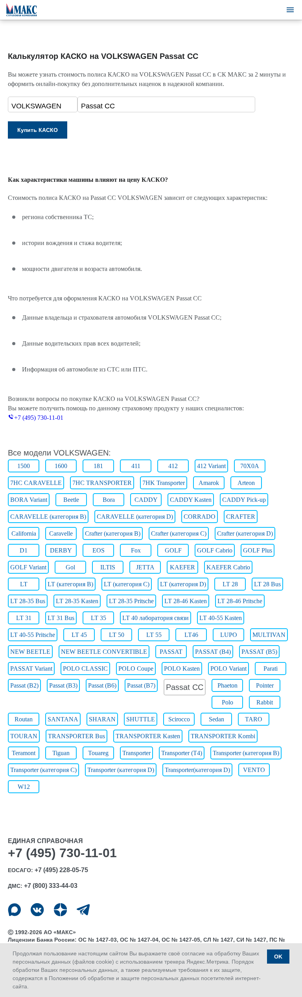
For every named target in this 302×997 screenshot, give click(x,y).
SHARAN (102, 719)
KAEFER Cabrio (228, 567)
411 (135, 466)
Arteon (246, 482)
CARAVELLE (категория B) (48, 516)
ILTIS (107, 567)
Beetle (71, 499)
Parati (270, 668)
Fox (136, 550)
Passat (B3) (63, 685)
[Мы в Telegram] (83, 909)
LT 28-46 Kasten (185, 601)
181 (98, 466)
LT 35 (98, 618)
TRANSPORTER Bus (76, 736)
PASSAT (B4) (213, 651)
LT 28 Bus (267, 584)
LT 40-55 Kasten (220, 618)
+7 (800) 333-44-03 (50, 885)
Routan (24, 719)
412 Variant (211, 466)
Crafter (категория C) (178, 533)
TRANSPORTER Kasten (148, 736)
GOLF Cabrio (214, 550)
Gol (70, 567)
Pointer (265, 685)
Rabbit (264, 702)
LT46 (191, 634)
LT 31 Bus (61, 618)
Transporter (136, 753)
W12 (24, 786)
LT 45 (79, 634)
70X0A (249, 466)
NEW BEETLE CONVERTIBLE (104, 651)
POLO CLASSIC (85, 668)
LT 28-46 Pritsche (239, 601)
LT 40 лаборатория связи (155, 618)
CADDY (146, 499)
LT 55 (154, 634)
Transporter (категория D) (120, 770)
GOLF (173, 550)
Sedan (216, 719)
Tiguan (61, 753)
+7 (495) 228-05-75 (61, 870)
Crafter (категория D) (245, 533)
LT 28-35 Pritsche (131, 601)
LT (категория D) (183, 584)
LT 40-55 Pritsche (32, 634)
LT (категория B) (70, 584)
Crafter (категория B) (112, 533)
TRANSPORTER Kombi (223, 736)
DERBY (61, 550)
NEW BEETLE (30, 651)
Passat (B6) (102, 685)
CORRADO (199, 516)
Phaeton (227, 685)
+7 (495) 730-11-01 (38, 417)
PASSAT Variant (31, 668)
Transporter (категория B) (246, 753)
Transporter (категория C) (43, 770)
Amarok (209, 482)
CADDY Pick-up (244, 499)
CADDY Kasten (191, 499)
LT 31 (23, 618)
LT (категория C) (126, 584)
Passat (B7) (141, 685)
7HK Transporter (163, 482)
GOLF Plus (257, 550)
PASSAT (171, 651)
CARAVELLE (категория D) (135, 516)
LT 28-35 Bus (27, 601)
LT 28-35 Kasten (77, 601)
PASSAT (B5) (259, 651)
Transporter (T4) (181, 753)
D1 (24, 550)
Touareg (98, 753)
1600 (61, 466)
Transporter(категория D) (197, 770)
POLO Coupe (135, 668)
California (23, 533)
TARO (253, 719)
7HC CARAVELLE (36, 482)
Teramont (23, 753)
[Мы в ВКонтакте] (37, 909)
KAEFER (182, 567)
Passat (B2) (24, 685)
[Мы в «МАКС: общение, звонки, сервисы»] (14, 909)
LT (24, 584)
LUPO (228, 634)
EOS (98, 550)
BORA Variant (28, 499)
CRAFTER (240, 516)
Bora (109, 499)
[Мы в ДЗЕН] (60, 909)
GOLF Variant (28, 567)
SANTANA (63, 719)
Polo (227, 702)
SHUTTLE (140, 719)
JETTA (145, 567)
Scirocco (179, 719)
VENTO (254, 770)
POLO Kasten (182, 668)
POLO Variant (228, 668)
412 (173, 466)
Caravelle (61, 533)
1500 (23, 466)
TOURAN (23, 736)
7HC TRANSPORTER (102, 482)
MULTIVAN (268, 634)
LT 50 (116, 634)
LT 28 (230, 584)
